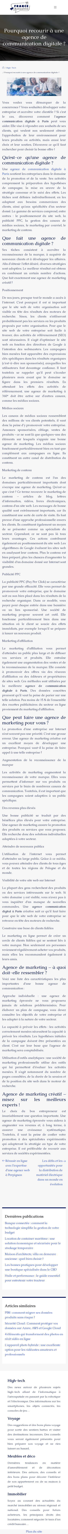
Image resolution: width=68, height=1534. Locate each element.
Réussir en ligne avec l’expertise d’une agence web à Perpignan (17, 1168)
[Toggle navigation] (55, 7)
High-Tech (11, 67)
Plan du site (34, 1531)
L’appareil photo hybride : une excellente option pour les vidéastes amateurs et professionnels (32, 1349)
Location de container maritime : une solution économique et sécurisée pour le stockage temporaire (33, 1243)
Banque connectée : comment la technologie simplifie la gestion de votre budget (32, 1227)
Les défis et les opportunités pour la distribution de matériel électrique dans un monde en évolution (49, 1172)
